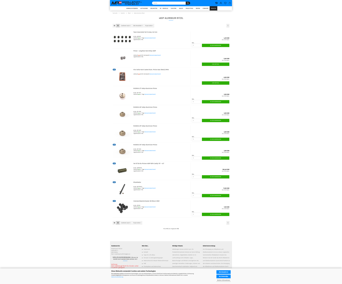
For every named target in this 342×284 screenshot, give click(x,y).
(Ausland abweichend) (150, 38)
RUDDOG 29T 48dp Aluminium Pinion (145, 126)
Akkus (181, 8)
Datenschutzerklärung (117, 277)
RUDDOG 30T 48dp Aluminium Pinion (145, 145)
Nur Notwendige (223, 276)
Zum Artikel (215, 64)
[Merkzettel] (225, 3)
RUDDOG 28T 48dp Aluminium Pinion (145, 107)
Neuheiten (153, 8)
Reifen (198, 8)
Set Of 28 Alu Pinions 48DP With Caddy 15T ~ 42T (148, 163)
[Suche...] (188, 3)
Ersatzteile (189, 8)
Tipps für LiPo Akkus (149, 255)
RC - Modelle (164, 8)
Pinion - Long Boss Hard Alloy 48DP (144, 51)
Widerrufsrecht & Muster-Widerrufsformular (156, 260)
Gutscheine (144, 8)
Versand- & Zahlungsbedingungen (153, 258)
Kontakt (146, 252)
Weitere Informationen (223, 280)
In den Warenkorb (215, 45)
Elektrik (173, 8)
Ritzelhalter (137, 182)
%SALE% (213, 8)
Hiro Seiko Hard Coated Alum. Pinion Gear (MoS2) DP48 (151, 69)
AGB (145, 263)
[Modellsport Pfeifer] (127, 3)
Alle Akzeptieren (223, 272)
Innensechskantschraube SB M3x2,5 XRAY (146, 201)
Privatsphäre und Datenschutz (152, 266)
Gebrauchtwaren (132, 8)
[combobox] (126, 25)
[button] (216, 3)
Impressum (147, 249)
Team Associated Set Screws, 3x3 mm (145, 32)
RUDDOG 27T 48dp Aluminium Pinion (145, 88)
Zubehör (205, 8)
